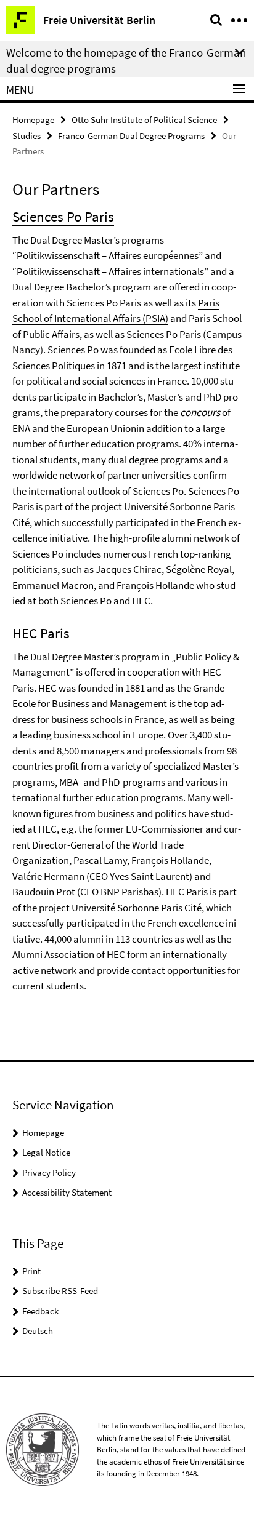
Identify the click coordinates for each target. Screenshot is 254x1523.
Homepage (33, 120)
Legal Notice (46, 1152)
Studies (26, 136)
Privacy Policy (49, 1172)
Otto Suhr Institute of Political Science (144, 120)
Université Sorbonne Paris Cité (137, 907)
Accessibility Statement (67, 1192)
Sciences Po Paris (63, 216)
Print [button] (31, 1271)
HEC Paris (41, 633)
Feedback (40, 1311)
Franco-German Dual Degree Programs (131, 136)
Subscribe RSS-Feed (60, 1291)
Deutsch (37, 1331)
